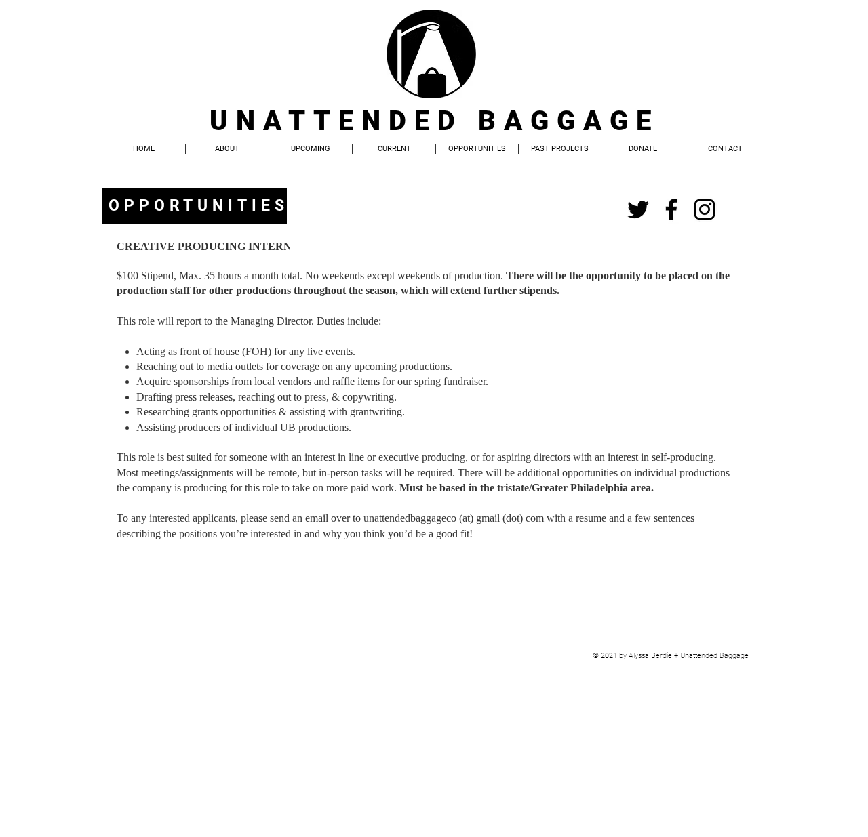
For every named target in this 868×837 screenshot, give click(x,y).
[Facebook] (671, 209)
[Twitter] (638, 209)
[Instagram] (704, 209)
